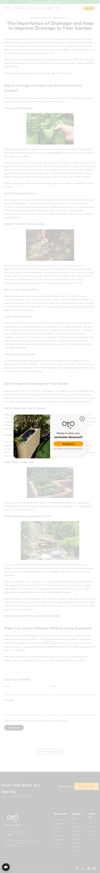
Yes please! (68, 443)
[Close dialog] (82, 419)
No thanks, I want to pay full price (68, 448)
